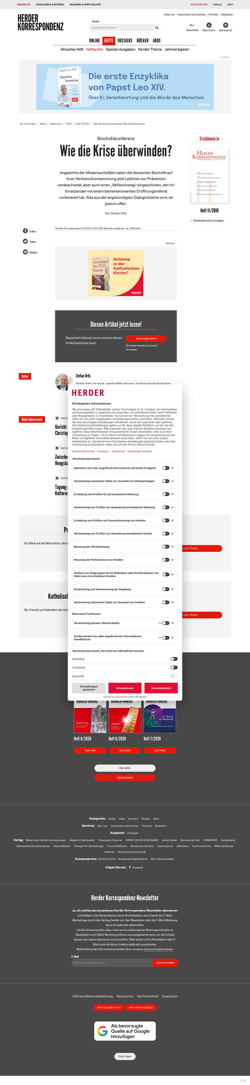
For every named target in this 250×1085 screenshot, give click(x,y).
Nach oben (125, 1056)
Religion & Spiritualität (85, 4)
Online (94, 41)
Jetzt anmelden (165, 963)
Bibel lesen (183, 846)
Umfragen (133, 833)
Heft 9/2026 (67, 418)
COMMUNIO (210, 840)
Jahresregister (177, 49)
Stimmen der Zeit (190, 840)
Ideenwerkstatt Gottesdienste (33, 846)
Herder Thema (150, 49)
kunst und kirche (201, 846)
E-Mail (75, 956)
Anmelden (131, 349)
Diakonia (109, 852)
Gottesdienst (228, 840)
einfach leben (169, 840)
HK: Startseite (28, 123)
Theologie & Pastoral (50, 4)
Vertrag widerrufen (109, 1007)
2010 (69, 123)
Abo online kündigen (162, 859)
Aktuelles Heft (72, 49)
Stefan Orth (119, 213)
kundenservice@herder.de (132, 859)
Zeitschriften (199, 4)
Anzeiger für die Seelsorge (88, 846)
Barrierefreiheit (147, 996)
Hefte (108, 41)
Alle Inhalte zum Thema (183, 548)
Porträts (213, 14)
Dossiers (125, 41)
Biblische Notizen (224, 846)
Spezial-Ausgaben (120, 49)
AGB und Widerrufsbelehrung (92, 996)
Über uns (169, 14)
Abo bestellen (125, 777)
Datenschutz (125, 996)
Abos (157, 41)
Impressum (170, 996)
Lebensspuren (165, 846)
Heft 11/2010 (82, 123)
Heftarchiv (94, 49)
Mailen (33, 252)
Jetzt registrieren (146, 338)
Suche (95, 21)
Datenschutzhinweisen (158, 949)
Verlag (217, 4)
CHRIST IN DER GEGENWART (142, 840)
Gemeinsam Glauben (142, 846)
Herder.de (23, 4)
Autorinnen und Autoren (192, 14)
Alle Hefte (125, 768)
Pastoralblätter (62, 846)
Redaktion (227, 14)
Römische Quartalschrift (132, 852)
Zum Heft (90, 750)
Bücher (143, 41)
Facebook (137, 867)
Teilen (32, 231)
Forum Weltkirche (117, 846)
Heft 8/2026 (67, 448)
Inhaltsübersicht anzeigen (208, 220)
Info (230, 4)
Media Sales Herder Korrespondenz (46, 840)
